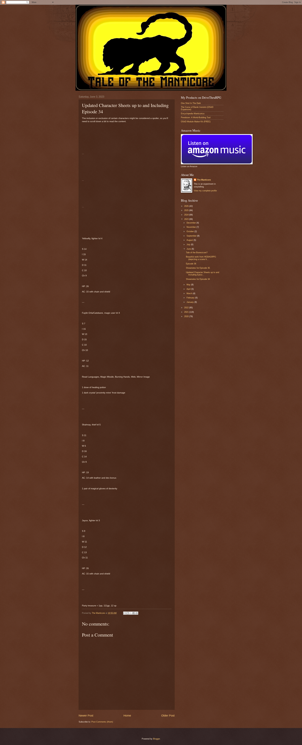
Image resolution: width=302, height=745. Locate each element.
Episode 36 (191, 263)
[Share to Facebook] (133, 613)
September (192, 236)
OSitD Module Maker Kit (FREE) (195, 121)
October (190, 231)
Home (127, 715)
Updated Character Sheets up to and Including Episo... (202, 273)
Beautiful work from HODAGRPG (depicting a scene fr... (201, 258)
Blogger (156, 739)
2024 (186, 215)
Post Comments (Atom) (102, 722)
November (191, 227)
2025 (186, 210)
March (190, 293)
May (189, 284)
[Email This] (124, 613)
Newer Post (86, 715)
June (189, 249)
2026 (186, 206)
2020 (186, 316)
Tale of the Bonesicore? (196, 252)
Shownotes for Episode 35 (198, 268)
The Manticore (204, 180)
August (190, 240)
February (191, 297)
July (189, 244)
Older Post (168, 715)
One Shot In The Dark (191, 103)
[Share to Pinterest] (136, 613)
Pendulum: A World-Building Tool (195, 117)
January (190, 302)
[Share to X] (130, 613)
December (191, 223)
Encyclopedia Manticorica (192, 113)
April (189, 289)
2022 (186, 307)
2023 (186, 219)
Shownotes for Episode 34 (198, 279)
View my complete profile (205, 190)
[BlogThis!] (127, 613)
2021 (186, 312)
